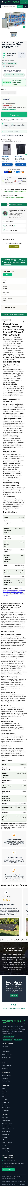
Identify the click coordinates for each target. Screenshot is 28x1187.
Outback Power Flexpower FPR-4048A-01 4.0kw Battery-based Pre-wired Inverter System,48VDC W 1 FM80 (6, 159)
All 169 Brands (5, 1110)
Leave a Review (6, 1120)
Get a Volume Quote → (7, 105)
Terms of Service (6, 1184)
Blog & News (5, 1137)
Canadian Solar (5, 1107)
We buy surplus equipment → (9, 109)
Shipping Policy (14, 1184)
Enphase (4, 1093)
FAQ (3, 1139)
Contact (8, 1181)
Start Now (14, 995)
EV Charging (5, 1062)
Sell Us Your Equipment (7, 1128)
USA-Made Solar (6, 1081)
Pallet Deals (5, 1078)
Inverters (4, 1048)
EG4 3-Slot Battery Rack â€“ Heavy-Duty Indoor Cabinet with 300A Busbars (20, 159)
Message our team (8, 1166)
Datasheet (8, 274)
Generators (4, 1060)
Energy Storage (6, 1051)
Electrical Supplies (6, 1065)
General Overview (6, 320)
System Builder (5, 1134)
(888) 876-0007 (9, 221)
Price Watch (5, 1117)
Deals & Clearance (6, 1075)
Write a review (14, 246)
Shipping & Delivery (7, 1142)
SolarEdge (4, 1091)
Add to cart (7, 164)
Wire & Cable (5, 1068)
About (3, 1181)
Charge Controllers (6, 1057)
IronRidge (4, 1099)
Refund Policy (23, 1184)
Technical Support (6, 1151)
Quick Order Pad (6, 1131)
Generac (4, 1096)
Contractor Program (7, 1123)
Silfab (3, 1088)
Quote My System (8, 1169)
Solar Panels (5, 1046)
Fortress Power (5, 1102)
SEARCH (20, 6)
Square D (4, 1105)
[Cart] (25, 6)
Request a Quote (6, 1126)
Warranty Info (5, 1148)
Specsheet (6, 99)
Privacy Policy (21, 1181)
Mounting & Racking (7, 1054)
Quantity (3, 89)
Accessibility (14, 1181)
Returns (4, 1145)
